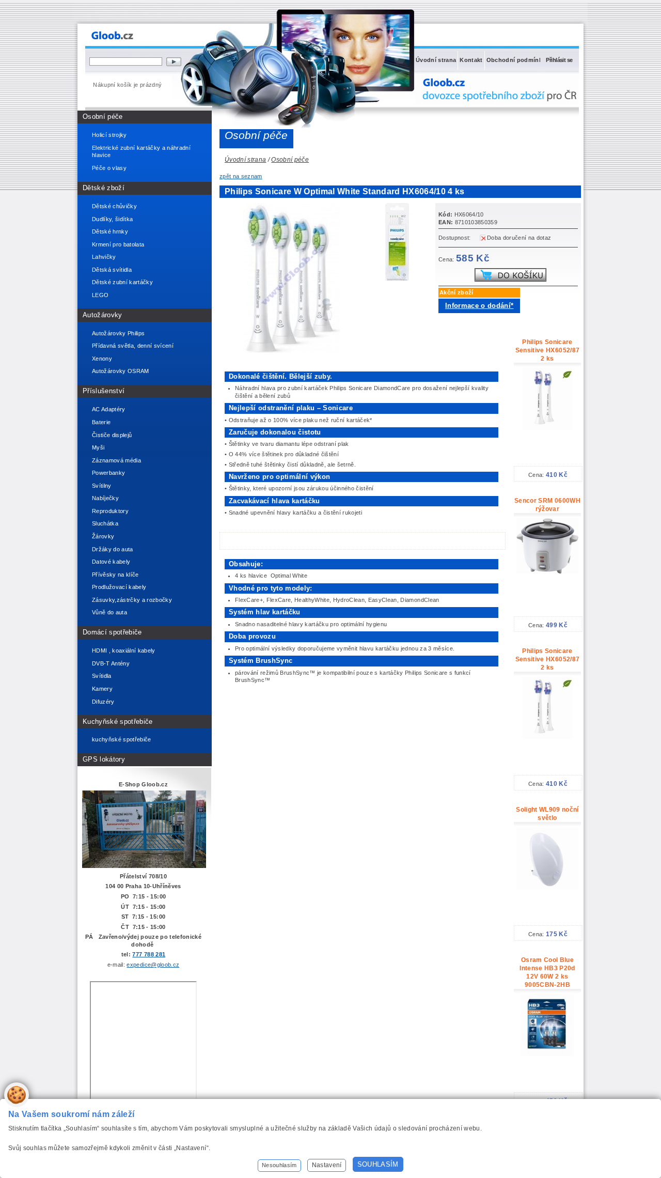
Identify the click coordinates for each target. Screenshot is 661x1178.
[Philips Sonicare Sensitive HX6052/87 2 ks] (547, 428)
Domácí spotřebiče (112, 632)
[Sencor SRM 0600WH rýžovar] (547, 571)
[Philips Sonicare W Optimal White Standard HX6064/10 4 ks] (294, 351)
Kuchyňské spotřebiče (118, 721)
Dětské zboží (103, 188)
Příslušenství (103, 391)
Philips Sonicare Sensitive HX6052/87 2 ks (547, 350)
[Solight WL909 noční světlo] (547, 887)
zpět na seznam (240, 176)
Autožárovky (102, 315)
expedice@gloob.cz (153, 965)
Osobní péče (103, 116)
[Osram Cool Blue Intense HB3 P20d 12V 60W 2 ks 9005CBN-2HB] (547, 1054)
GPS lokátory (104, 759)
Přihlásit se (559, 60)
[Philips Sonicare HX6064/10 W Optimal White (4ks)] (400, 243)
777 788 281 (148, 954)
